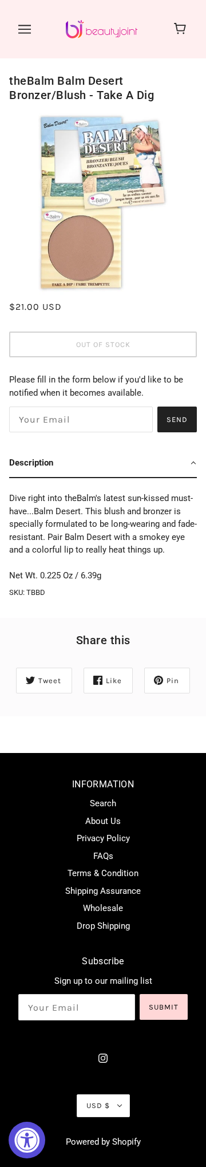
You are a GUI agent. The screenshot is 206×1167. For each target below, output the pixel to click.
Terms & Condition (103, 873)
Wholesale (103, 908)
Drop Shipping (103, 926)
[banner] (101, 28)
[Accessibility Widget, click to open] (27, 1140)
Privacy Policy (103, 838)
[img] (103, 1058)
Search (103, 803)
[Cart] (182, 29)
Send (177, 419)
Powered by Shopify (103, 1142)
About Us (103, 821)
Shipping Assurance (103, 891)
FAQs (103, 856)
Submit (164, 1007)
